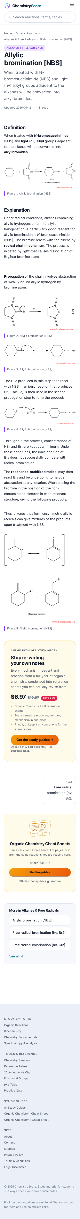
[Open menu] (72, 6)
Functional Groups (16, 1078)
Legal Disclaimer (15, 1167)
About (8, 1136)
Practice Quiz (13, 1090)
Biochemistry (12, 1031)
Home (8, 33)
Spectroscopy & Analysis (20, 1043)
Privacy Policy (13, 1154)
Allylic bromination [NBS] (32, 920)
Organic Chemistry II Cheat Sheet (26, 1119)
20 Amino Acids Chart (18, 1072)
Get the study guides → (34, 740)
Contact (9, 1142)
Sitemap (9, 1148)
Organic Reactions (28, 33)
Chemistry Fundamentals (20, 1037)
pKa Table (10, 1084)
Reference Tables (15, 1066)
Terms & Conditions (17, 1160)
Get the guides (40, 872)
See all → (16, 956)
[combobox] (40, 17)
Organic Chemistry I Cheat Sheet (26, 1113)
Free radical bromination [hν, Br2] (39, 932)
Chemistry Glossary (17, 1060)
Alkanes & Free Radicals (20, 39)
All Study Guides (15, 1107)
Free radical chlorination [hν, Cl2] (39, 945)
